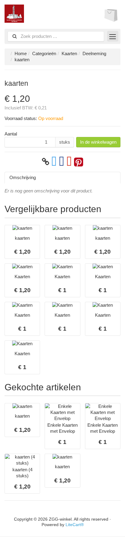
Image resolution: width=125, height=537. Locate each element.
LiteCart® (75, 524)
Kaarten (69, 53)
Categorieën (44, 53)
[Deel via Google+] (69, 161)
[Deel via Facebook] (61, 161)
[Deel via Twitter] (54, 161)
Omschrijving (22, 177)
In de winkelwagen (98, 142)
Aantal (11, 133)
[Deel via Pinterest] (78, 161)
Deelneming (94, 53)
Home (21, 53)
